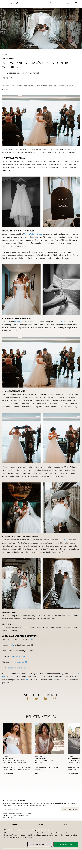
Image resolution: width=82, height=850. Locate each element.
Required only (39, 844)
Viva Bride (60, 321)
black (66, 539)
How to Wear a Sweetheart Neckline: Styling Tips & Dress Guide (15, 762)
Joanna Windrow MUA (20, 662)
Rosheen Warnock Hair (16, 667)
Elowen (17, 321)
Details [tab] (41, 824)
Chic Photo (36, 639)
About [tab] (66, 824)
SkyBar (11, 645)
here (27, 679)
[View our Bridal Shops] (68, 3)
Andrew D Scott (18, 656)
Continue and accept (66, 844)
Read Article (8, 773)
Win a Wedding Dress (33, 234)
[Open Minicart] (76, 3)
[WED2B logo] (14, 3)
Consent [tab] (15, 824)
